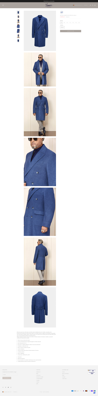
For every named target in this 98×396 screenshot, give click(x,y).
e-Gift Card (64, 378)
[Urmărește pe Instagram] (5, 387)
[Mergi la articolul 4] (18, 26)
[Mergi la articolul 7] (18, 40)
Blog (37, 373)
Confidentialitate (39, 378)
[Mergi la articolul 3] (18, 21)
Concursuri (38, 375)
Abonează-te (7, 378)
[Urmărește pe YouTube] (8, 387)
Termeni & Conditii (39, 376)
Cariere (37, 382)
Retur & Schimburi (65, 373)
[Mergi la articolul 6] (18, 36)
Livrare (63, 371)
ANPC (37, 383)
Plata (63, 375)
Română (85, 5)
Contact (63, 376)
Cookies (37, 380)
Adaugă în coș (70, 31)
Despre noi (38, 371)
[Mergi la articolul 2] (18, 16)
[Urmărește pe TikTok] (10, 387)
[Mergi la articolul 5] (18, 31)
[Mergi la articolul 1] (18, 12)
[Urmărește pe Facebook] (2, 387)
